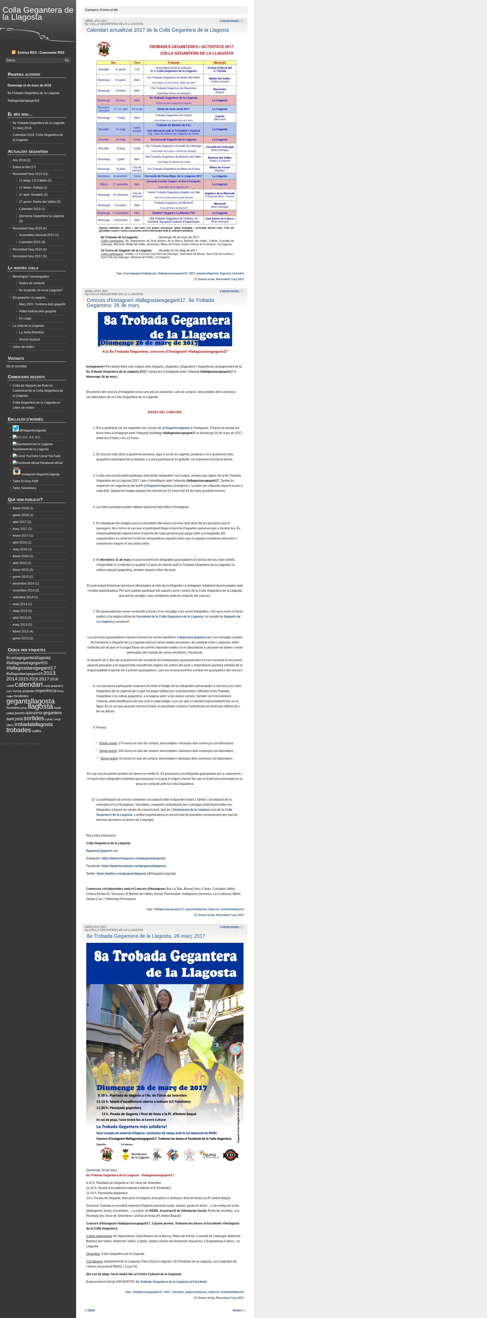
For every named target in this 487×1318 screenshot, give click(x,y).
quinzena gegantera (44, 713)
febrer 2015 (21, 570)
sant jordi (14, 719)
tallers (10, 725)
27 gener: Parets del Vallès (37, 202)
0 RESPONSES (229, 21)
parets (20, 713)
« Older (90, 1310)
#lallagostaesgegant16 (26, 663)
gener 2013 (21, 638)
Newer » (239, 1310)
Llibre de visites (23, 347)
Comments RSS (52, 53)
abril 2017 (20, 522)
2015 (23, 678)
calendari (178, 1291)
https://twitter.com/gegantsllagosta (121, 873)
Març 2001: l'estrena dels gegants (42, 304)
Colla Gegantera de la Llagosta (38, 13)
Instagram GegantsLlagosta (40, 474)
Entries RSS (27, 53)
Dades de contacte (32, 283)
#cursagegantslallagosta (140, 273)
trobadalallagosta (232, 909)
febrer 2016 (21, 556)
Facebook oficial (51, 463)
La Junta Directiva (31, 332)
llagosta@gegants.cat (195, 637)
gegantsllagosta (207, 273)
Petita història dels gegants (37, 311)
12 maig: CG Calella (33, 180)
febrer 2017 (21, 535)
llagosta (225, 273)
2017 (192, 273)
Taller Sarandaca (24, 488)
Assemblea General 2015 (36, 235)
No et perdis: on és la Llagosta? (41, 290)
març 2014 (20, 604)
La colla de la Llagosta (28, 326)
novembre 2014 (23, 590)
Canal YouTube (49, 456)
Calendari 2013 (30, 209)
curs (9, 691)
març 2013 (20, 624)
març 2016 (20, 549)
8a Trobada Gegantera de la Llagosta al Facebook (171, 1282)
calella (10, 685)
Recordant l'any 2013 (27, 174)
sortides (34, 718)
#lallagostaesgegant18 (24, 674)
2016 (33, 679)
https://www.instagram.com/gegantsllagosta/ (133, 858)
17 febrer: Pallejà (31, 187)
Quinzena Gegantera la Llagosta (41, 216)
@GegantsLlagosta (176, 428)
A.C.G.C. (35, 437)
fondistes (21, 696)
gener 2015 (21, 577)
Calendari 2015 (30, 242)
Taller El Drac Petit (25, 481)
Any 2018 (19, 160)
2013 (49, 673)
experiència (46, 691)
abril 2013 (20, 618)
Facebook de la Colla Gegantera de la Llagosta (169, 616)
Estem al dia (206, 279)
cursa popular (24, 691)
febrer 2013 (21, 631)
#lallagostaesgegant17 (173, 273)
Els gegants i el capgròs (29, 297)
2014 (12, 678)
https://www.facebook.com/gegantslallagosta (133, 866)
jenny (24, 707)
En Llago (25, 318)
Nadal (57, 707)
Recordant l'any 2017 (230, 279)
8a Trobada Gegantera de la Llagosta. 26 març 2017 (146, 936)
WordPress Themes (12, 743)
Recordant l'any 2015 (27, 228)
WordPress (32, 743)
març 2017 (20, 529)
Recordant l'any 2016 (27, 249)
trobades (238, 273)
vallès (36, 731)
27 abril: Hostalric (31, 194)
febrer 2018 (21, 508)
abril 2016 (20, 542)
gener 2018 (21, 515)
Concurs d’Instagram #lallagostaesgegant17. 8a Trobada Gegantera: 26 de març (150, 302)
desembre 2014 (23, 583)
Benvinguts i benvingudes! (31, 276)
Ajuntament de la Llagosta (191, 809)
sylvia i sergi (52, 719)
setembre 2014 (23, 597)
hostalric (13, 708)
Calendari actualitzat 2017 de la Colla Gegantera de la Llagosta (158, 30)
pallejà (10, 713)
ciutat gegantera (53, 685)
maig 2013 (20, 611)
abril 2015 (20, 563)
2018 (54, 679)
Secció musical (29, 339)
